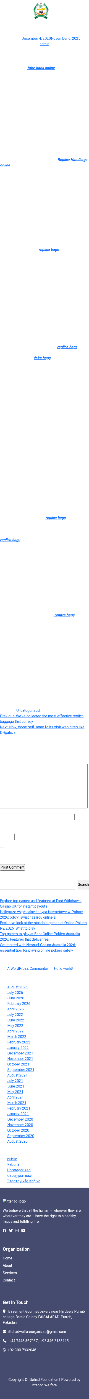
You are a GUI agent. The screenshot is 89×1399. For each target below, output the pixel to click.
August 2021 (17, 1075)
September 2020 (20, 1136)
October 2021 (18, 1064)
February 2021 (18, 1108)
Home (7, 1258)
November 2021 (20, 1059)
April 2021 (15, 1097)
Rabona (13, 1164)
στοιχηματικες (19, 1175)
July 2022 (15, 1014)
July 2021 (15, 1081)
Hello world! (63, 968)
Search (5, 877)
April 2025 (15, 1009)
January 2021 (18, 1114)
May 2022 (15, 1025)
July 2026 (15, 992)
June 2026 (15, 998)
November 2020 (20, 1125)
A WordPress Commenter (27, 968)
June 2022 (15, 1020)
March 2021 (16, 1103)
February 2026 (18, 1003)
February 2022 (18, 1042)
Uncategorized (28, 710)
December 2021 (20, 1053)
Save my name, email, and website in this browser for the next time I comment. (42, 855)
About (7, 1265)
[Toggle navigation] (77, 12)
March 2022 (16, 1037)
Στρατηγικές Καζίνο (23, 1181)
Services (10, 1273)
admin (44, 44)
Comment (9, 761)
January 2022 (18, 1048)
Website (6, 837)
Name (6, 817)
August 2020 (17, 1141)
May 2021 (15, 1092)
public (12, 1159)
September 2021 (20, 1070)
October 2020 (18, 1130)
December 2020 (20, 1119)
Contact (9, 1280)
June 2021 (15, 1086)
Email (5, 827)
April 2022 (15, 1031)
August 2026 (17, 987)
